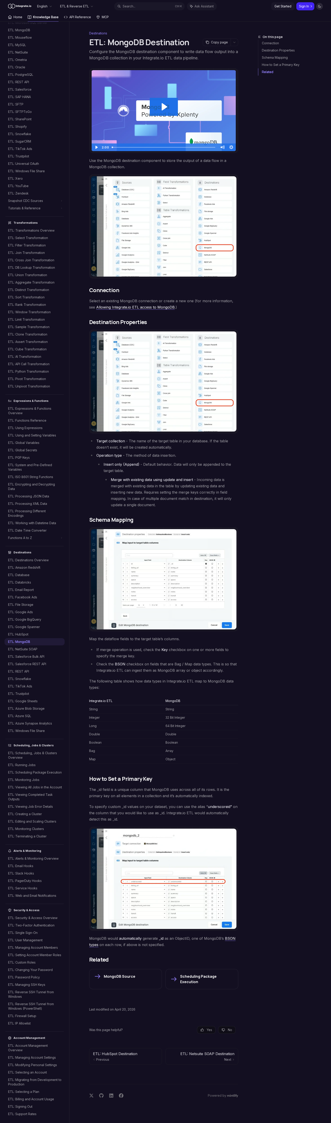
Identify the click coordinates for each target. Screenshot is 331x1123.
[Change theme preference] (319, 6)
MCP (105, 17)
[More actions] (234, 42)
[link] (125, 979)
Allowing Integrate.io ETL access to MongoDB (135, 307)
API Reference (80, 17)
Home (18, 17)
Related (267, 72)
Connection (270, 43)
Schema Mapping (275, 57)
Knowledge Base (46, 17)
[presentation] (37, 572)
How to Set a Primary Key (280, 65)
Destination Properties (278, 50)
